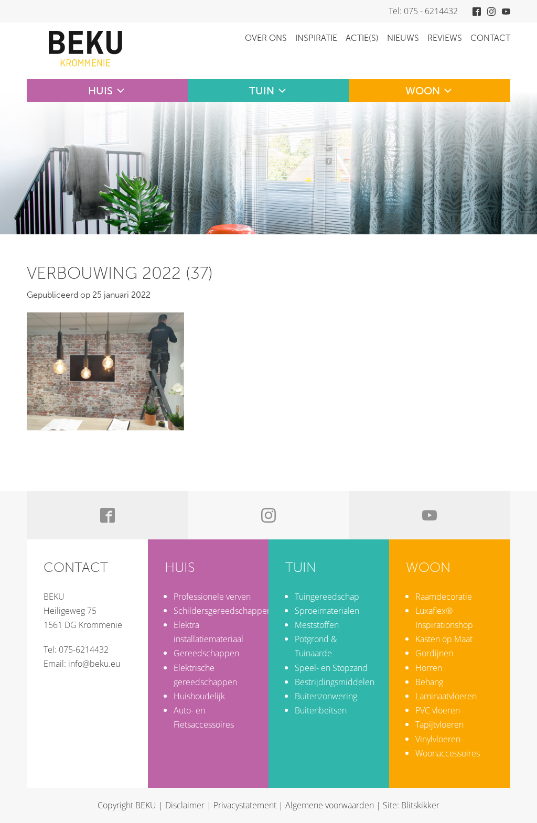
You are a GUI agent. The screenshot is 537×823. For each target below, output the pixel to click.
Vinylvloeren (437, 739)
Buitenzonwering (326, 696)
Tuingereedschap (327, 596)
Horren (428, 668)
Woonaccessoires (447, 753)
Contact (490, 38)
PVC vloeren (437, 710)
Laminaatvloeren (446, 696)
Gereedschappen (206, 653)
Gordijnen (434, 653)
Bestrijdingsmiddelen (334, 682)
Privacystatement (244, 805)
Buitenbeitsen (321, 710)
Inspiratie (316, 38)
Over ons (266, 38)
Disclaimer (185, 805)
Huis (100, 90)
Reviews (444, 38)
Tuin (261, 90)
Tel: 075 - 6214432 (423, 11)
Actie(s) (362, 38)
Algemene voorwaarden (329, 805)
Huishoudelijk (199, 696)
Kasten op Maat (443, 639)
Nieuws (403, 38)
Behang (429, 682)
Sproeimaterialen (327, 610)
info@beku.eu (94, 663)
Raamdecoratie (443, 596)
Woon (422, 90)
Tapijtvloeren (439, 724)
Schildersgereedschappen (223, 610)
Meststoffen (317, 625)
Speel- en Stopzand (331, 668)
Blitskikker (420, 805)
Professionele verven (212, 596)
